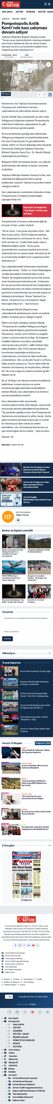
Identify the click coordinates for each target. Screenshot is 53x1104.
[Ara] (45, 4)
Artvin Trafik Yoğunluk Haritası (17, 961)
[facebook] (10, 1012)
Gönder (7, 639)
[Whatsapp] (38, 945)
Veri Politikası (29, 982)
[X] (20, 945)
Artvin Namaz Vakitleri (14, 958)
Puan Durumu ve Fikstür (14, 964)
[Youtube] (33, 945)
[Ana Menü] (49, 4)
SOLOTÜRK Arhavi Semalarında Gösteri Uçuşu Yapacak (11, 578)
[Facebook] (15, 945)
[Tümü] (50, 653)
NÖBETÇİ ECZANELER (24, 1040)
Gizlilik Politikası (10, 985)
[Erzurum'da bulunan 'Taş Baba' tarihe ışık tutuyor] (14, 591)
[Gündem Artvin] (11, 4)
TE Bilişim (32, 1004)
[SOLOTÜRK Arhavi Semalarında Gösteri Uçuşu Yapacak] (14, 567)
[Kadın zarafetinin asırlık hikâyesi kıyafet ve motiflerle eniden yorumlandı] (14, 541)
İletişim (7, 979)
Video (11, 1053)
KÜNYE (16, 1043)
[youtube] (32, 1012)
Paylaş (7, 94)
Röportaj (13, 1059)
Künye (22, 985)
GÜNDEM (30, 12)
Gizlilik (39, 979)
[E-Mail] (18, 520)
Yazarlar (12, 1056)
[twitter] (17, 1012)
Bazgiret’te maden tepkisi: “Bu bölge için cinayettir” (37, 578)
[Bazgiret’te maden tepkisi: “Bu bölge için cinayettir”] (39, 567)
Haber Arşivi (10, 972)
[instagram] (25, 1012)
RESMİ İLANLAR (20, 1037)
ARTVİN (19, 12)
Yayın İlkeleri (28, 979)
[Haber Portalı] (8, 517)
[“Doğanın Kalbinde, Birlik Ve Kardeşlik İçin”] (39, 541)
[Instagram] (24, 945)
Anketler (13, 1065)
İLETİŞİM (17, 1047)
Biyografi (13, 1062)
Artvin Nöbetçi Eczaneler (15, 953)
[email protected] (11, 934)
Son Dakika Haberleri (13, 970)
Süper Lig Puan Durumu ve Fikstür (29, 1091)
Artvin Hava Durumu (13, 956)
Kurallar (16, 979)
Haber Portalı (22, 515)
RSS (10, 997)
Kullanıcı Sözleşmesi (12, 982)
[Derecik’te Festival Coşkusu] (39, 591)
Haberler (5, 19)
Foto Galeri (14, 1050)
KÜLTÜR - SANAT (19, 19)
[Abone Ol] (50, 94)
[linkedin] (47, 1012)
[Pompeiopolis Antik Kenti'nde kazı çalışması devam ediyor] (26, 75)
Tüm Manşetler (11, 967)
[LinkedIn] (29, 945)
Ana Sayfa (13, 1018)
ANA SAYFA (7, 12)
